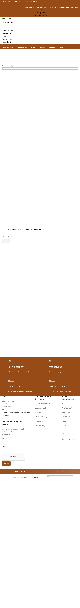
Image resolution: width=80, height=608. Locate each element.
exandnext (34, 477)
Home (4, 66)
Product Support (41, 412)
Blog (63, 403)
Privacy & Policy (41, 417)
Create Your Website (42, 403)
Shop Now (41, 13)
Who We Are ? (67, 408)
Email (4, 438)
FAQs (64, 426)
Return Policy (40, 426)
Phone (4, 446)
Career (64, 421)
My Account (66, 412)
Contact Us (66, 417)
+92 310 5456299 (25, 391)
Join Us (6, 463)
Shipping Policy (41, 421)
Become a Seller (41, 15)
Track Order (41, 10)
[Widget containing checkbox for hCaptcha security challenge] (13, 457)
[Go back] (4, 55)
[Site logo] (7, 18)
